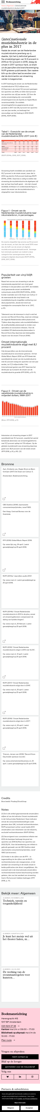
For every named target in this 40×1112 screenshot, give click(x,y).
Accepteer (29, 1108)
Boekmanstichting (13, 2)
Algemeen (10, 6)
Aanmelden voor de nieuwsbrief (20, 1067)
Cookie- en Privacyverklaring (27, 1099)
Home (3, 6)
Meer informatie (20, 1103)
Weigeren (10, 1108)
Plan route (6, 1040)
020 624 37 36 (8, 1026)
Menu (3, 2)
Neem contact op (20, 1057)
